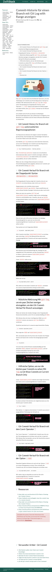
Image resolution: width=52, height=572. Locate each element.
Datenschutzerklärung (39, 569)
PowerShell (5, 28)
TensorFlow (9, 37)
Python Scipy (5, 24)
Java (3, 41)
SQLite (4, 47)
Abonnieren (28, 520)
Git (10, 16)
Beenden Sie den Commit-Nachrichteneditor (31, 555)
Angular (9, 39)
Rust (8, 43)
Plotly (4, 33)
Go (12, 40)
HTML (7, 36)
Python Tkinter (6, 27)
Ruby (11, 43)
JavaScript (5, 14)
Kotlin (7, 41)
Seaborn (7, 33)
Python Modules (6, 13)
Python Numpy (6, 16)
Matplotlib (5, 17)
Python (11, 25)
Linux (8, 35)
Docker (9, 32)
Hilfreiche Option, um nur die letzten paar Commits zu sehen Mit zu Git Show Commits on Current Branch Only (33, 63)
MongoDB (5, 45)
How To (32, 1)
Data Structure (6, 18)
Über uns (31, 569)
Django (10, 31)
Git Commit (20, 22)
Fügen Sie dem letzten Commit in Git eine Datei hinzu (34, 557)
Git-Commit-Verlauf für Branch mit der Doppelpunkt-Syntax (32, 173)
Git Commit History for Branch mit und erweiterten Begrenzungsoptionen (32, 127)
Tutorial (25, 1)
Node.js (10, 41)
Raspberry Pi (8, 48)
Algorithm (5, 20)
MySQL (8, 44)
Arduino (4, 44)
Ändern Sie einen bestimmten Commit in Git (31, 553)
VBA (9, 47)
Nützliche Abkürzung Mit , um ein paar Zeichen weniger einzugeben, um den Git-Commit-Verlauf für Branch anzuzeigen (33, 57)
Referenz (40, 1)
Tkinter (11, 12)
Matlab (4, 35)
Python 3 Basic (6, 12)
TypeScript (5, 39)
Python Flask (5, 31)
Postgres (10, 45)
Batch (11, 27)
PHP (10, 40)
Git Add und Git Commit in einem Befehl (30, 559)
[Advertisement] (34, 33)
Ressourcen (23, 75)
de (46, 1)
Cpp (3, 36)
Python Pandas (6, 29)
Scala (4, 48)
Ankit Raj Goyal (22, 20)
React (4, 40)
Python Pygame (6, 25)
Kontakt (46, 569)
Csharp (4, 43)
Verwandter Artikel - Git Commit (32, 545)
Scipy (4, 54)
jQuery (4, 37)
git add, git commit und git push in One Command (32, 561)
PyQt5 (9, 17)
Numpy (11, 29)
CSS (7, 40)
